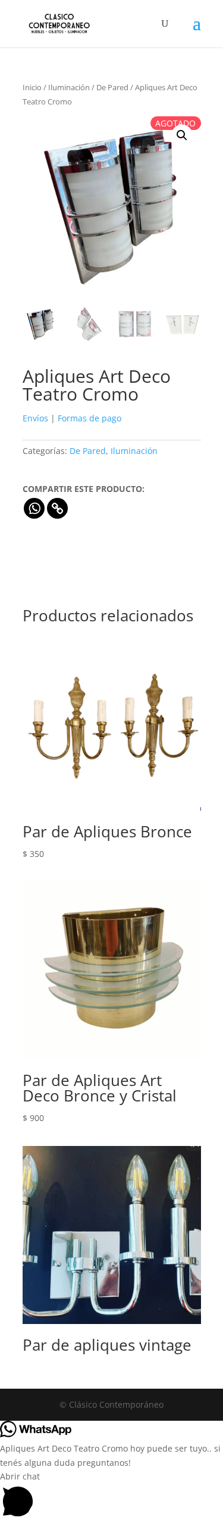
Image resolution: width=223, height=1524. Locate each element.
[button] (182, 135)
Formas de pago (89, 418)
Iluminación (69, 87)
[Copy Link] (57, 508)
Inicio (32, 87)
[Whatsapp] (34, 508)
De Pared (112, 87)
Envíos (35, 418)
